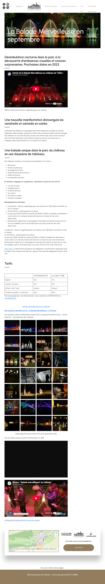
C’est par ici (79, 547)
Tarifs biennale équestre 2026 (92, 9)
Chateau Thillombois (34, 6)
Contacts (81, 9)
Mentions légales (59, 568)
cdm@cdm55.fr (10, 298)
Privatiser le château (50, 6)
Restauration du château (68, 6)
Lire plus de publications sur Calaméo (36, 306)
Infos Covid (9, 249)
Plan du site (44, 568)
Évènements (19, 6)
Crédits (50, 568)
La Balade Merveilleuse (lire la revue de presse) (22, 520)
